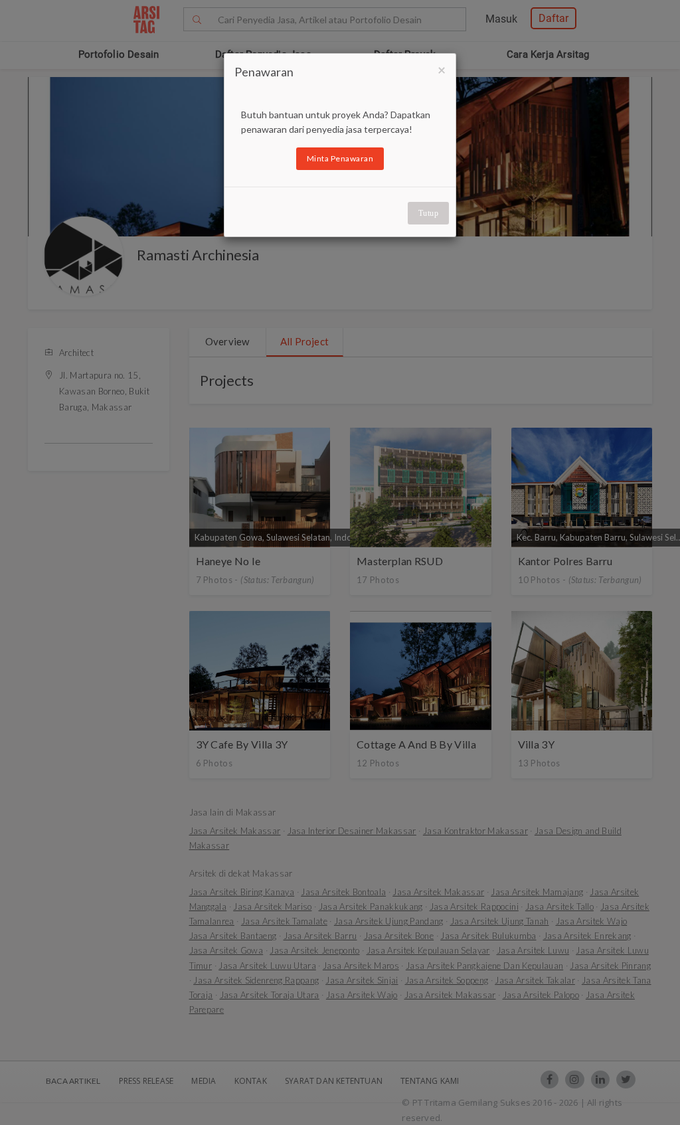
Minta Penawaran (340, 158)
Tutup (428, 213)
